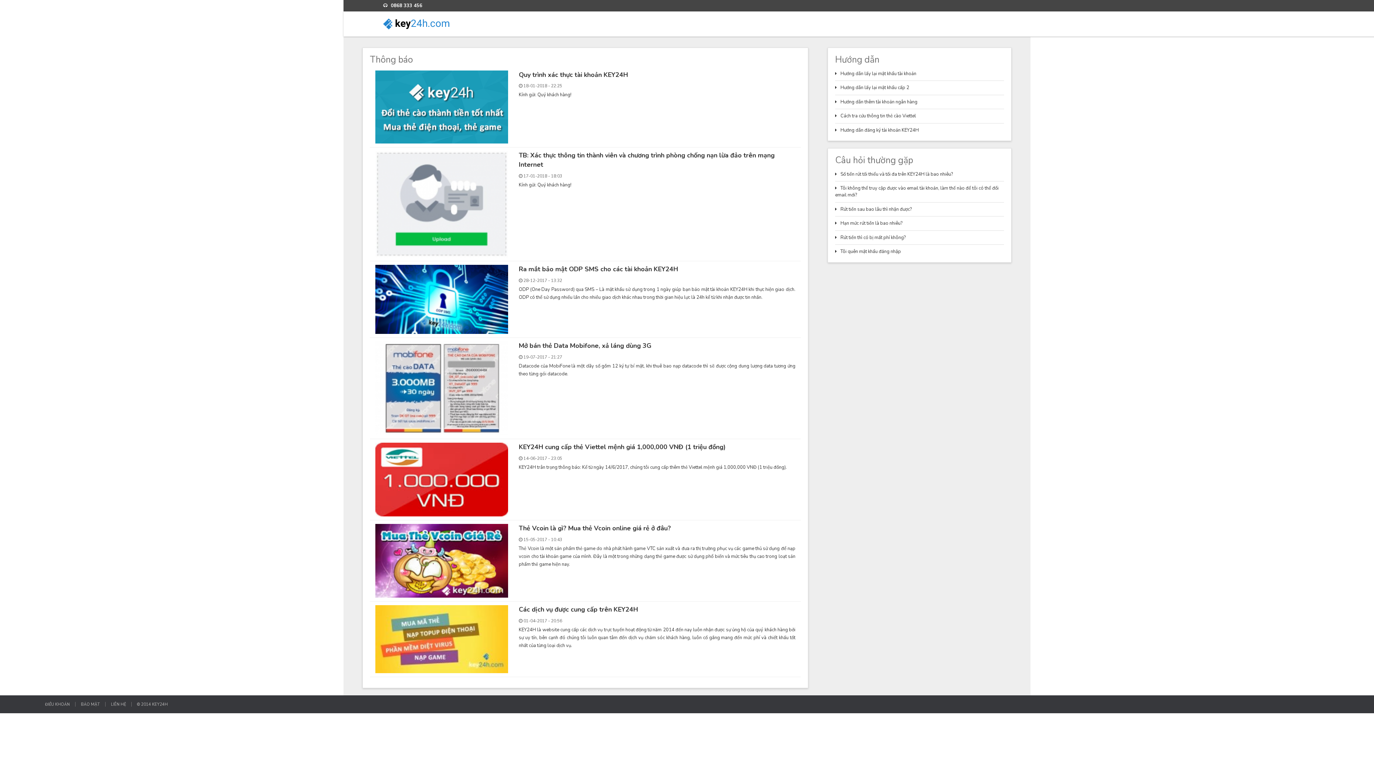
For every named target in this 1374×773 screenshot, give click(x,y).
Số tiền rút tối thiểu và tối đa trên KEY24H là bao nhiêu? (897, 174)
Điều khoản (57, 704)
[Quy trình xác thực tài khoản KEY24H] (441, 106)
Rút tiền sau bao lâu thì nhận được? (876, 209)
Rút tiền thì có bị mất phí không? (873, 237)
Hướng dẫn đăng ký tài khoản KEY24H (880, 130)
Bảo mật (90, 704)
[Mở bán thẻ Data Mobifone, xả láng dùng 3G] (441, 388)
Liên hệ (118, 704)
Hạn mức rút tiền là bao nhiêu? (871, 223)
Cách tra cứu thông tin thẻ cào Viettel (878, 116)
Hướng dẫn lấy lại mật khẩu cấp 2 (875, 87)
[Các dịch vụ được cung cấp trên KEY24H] (441, 639)
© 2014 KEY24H (152, 704)
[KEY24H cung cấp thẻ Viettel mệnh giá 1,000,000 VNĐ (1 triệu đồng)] (441, 479)
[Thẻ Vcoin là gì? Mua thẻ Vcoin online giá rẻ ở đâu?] (441, 560)
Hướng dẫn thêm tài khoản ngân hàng (879, 102)
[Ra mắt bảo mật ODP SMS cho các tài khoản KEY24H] (441, 299)
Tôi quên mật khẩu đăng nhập (871, 251)
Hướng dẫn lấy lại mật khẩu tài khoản (878, 74)
